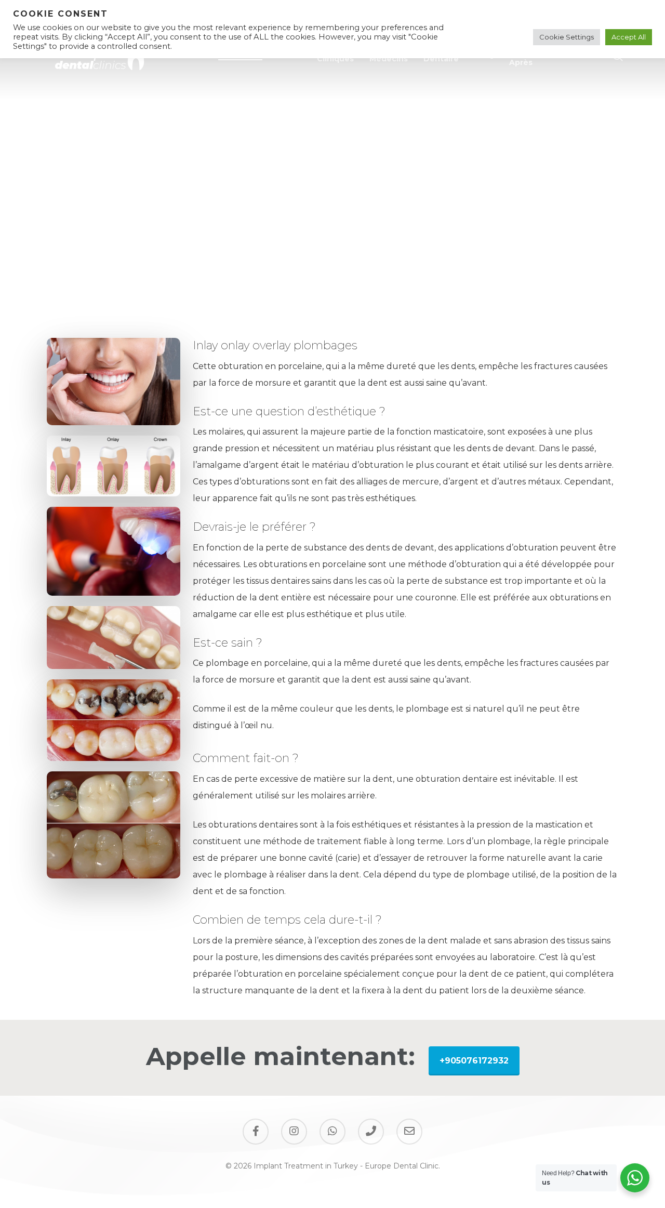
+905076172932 (474, 1061)
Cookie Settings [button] (566, 37)
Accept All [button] (628, 37)
